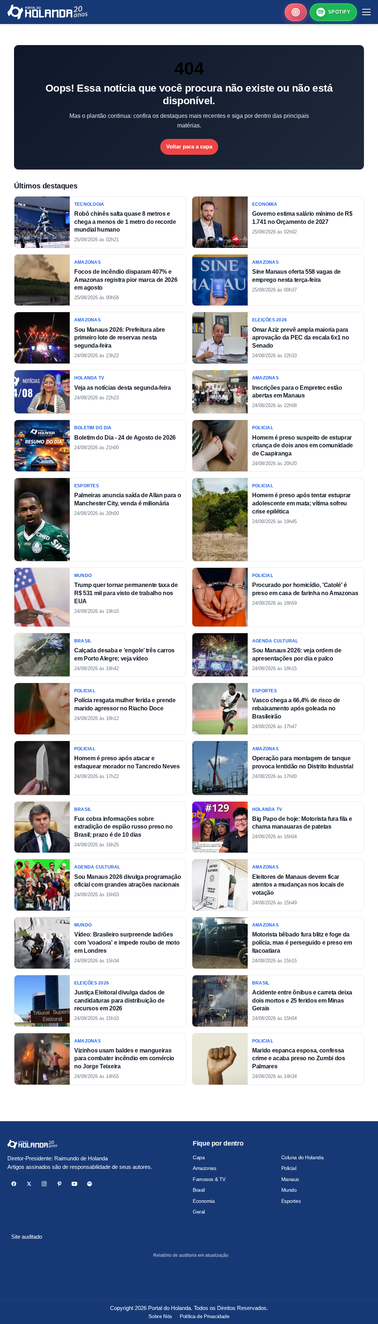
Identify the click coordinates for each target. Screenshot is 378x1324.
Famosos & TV (209, 1179)
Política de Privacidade (204, 1316)
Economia (204, 1201)
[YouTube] (74, 1183)
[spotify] (89, 1183)
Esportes (291, 1201)
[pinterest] (59, 1183)
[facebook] (13, 1183)
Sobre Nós (160, 1316)
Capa (199, 1157)
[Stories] (296, 12)
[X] (29, 1183)
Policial (288, 1168)
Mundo (289, 1190)
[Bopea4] (47, 12)
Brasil (199, 1190)
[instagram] (44, 1183)
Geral (199, 1212)
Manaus (290, 1179)
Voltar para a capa (189, 146)
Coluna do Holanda (302, 1157)
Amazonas (204, 1168)
